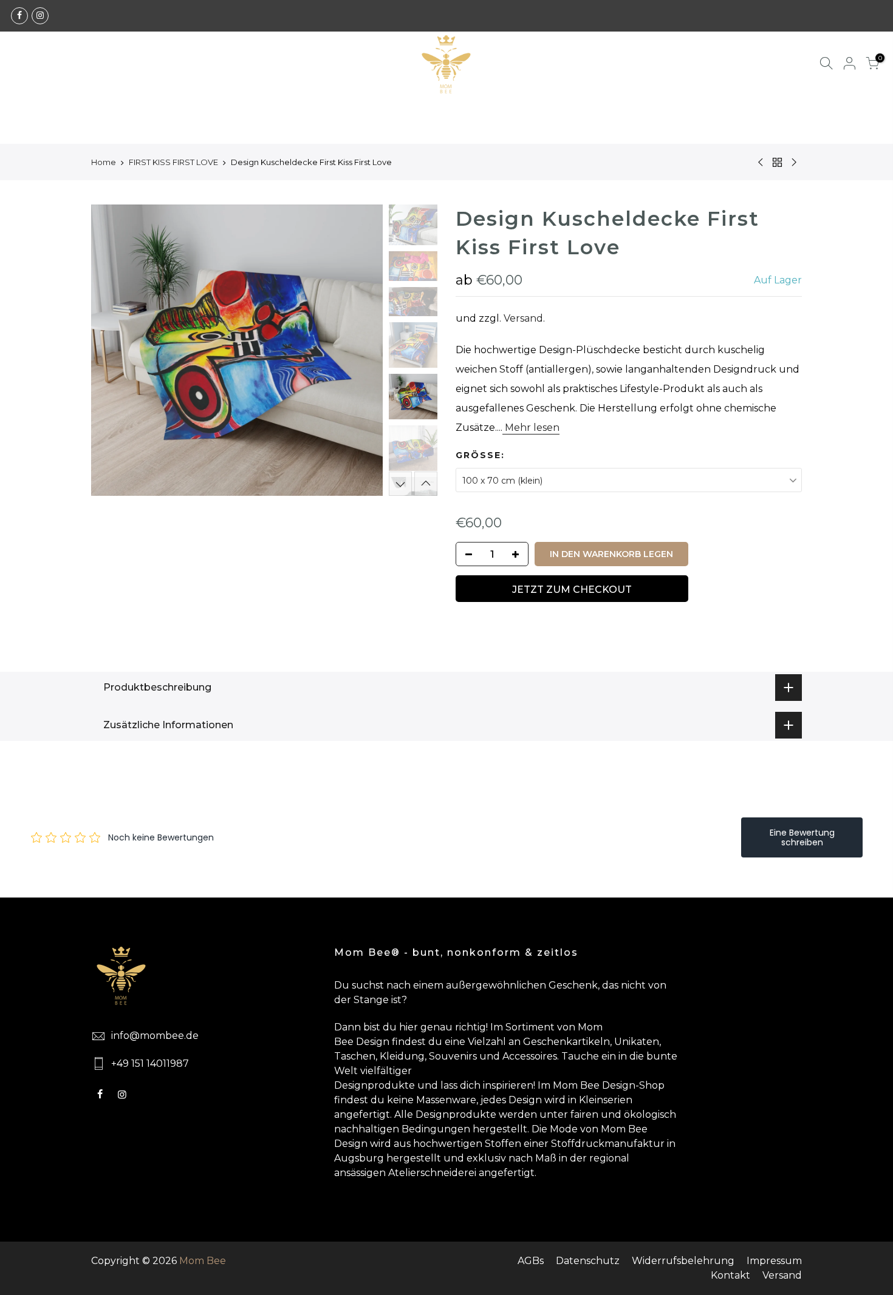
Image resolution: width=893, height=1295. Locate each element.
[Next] (361, 350)
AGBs (531, 1260)
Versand (523, 318)
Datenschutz (588, 1260)
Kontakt (730, 1275)
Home (103, 162)
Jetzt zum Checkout (572, 589)
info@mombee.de (155, 1035)
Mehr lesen (530, 427)
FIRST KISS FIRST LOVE (173, 162)
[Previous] (112, 350)
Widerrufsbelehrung (683, 1260)
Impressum (774, 1260)
